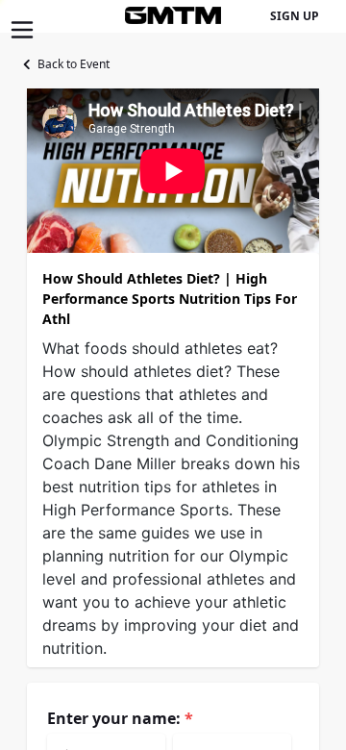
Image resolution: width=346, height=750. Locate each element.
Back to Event (73, 64)
